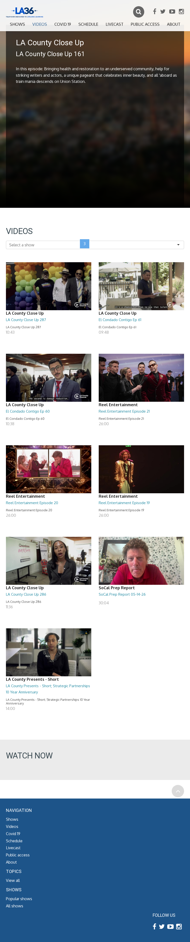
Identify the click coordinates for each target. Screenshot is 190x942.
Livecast (114, 24)
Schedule (88, 24)
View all (13, 880)
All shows (14, 905)
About (173, 24)
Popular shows (19, 898)
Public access (145, 24)
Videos (39, 24)
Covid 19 (62, 24)
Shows (17, 24)
